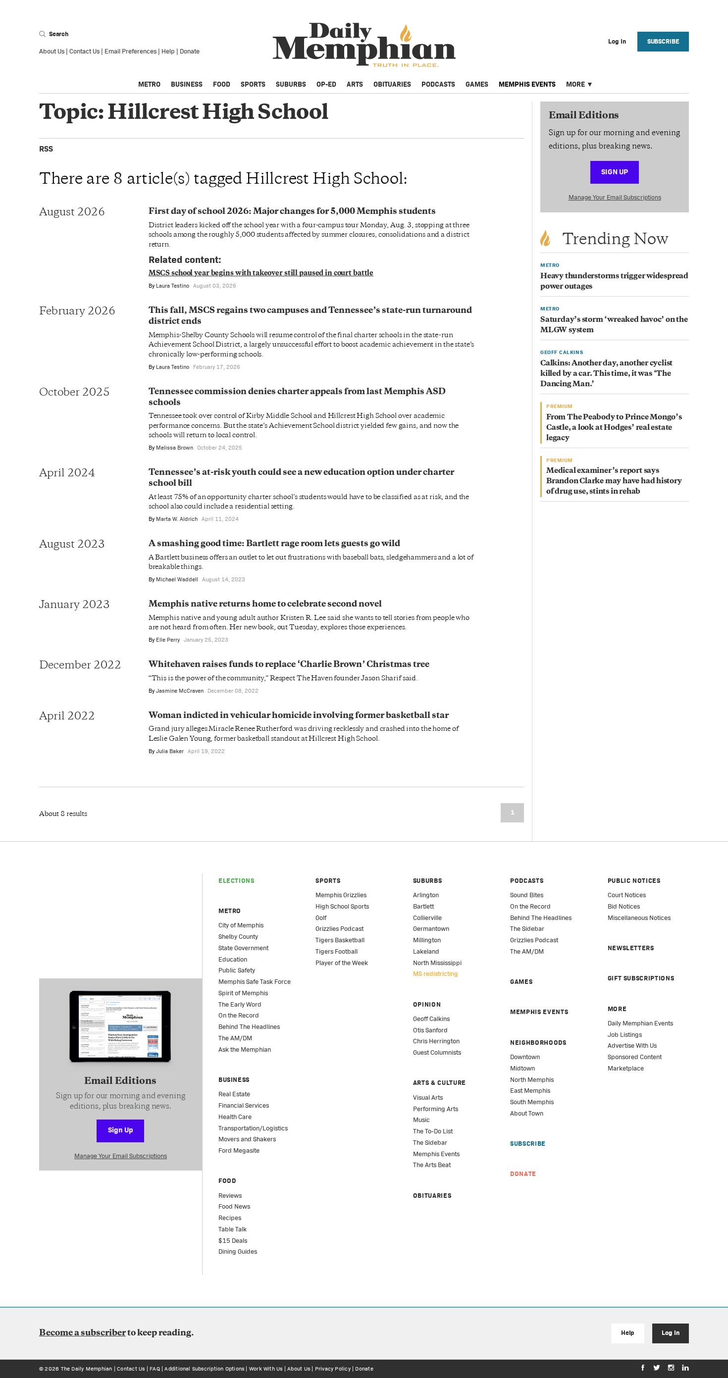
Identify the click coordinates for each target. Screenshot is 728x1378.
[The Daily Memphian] (364, 45)
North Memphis (532, 1079)
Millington (427, 940)
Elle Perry (168, 640)
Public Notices (634, 880)
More (575, 84)
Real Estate (234, 1094)
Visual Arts (428, 1097)
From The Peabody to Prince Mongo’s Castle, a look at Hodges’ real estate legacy (614, 428)
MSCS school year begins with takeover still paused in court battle (261, 273)
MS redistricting (435, 973)
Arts (355, 84)
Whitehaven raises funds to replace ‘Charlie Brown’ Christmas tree (289, 665)
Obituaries (392, 84)
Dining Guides (237, 1251)
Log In (670, 1332)
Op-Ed (326, 84)
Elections (236, 880)
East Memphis (530, 1090)
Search (58, 34)
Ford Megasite (239, 1150)
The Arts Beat (432, 1165)
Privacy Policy (333, 1369)
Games (477, 84)
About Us (51, 51)
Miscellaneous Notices (639, 917)
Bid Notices (624, 906)
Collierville (427, 917)
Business (187, 84)
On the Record (238, 1015)
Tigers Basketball (339, 940)
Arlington (426, 895)
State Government (243, 948)
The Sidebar (430, 1142)
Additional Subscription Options (204, 1369)
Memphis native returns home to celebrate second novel (265, 605)
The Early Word (239, 1004)
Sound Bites (526, 895)
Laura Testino (172, 286)
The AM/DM (235, 1038)
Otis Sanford (430, 1030)
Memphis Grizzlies (340, 895)
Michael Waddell (177, 579)
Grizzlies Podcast (339, 928)
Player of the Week (341, 963)
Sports (253, 84)
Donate (190, 51)
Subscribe (663, 41)
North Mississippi (437, 963)
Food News (234, 1206)
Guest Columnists (437, 1052)
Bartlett (423, 906)
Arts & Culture (439, 1082)
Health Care (235, 1117)
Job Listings (625, 1034)
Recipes (229, 1218)
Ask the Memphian (244, 1049)
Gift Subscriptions (641, 978)
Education (232, 959)
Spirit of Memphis (243, 993)
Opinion (427, 1004)
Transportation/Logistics (253, 1128)
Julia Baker (170, 751)
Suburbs (291, 84)
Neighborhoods (538, 1042)
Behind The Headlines (249, 1026)
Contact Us (84, 51)
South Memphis (532, 1102)
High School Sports (342, 906)
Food (221, 84)
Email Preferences (130, 51)
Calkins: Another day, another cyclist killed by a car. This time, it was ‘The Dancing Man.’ (606, 374)
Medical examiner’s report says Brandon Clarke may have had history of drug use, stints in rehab (614, 481)
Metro (149, 84)
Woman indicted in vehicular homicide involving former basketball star (299, 716)
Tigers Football (336, 951)
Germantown (431, 928)
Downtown (525, 1057)
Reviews (230, 1195)
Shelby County (238, 936)
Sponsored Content (635, 1057)
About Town (526, 1113)
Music (421, 1119)
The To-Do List (433, 1131)
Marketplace (626, 1068)
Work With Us (266, 1369)
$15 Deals (232, 1240)
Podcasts (438, 84)
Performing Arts (435, 1109)
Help (168, 51)
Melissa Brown (174, 448)
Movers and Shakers (247, 1139)
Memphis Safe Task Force (254, 981)
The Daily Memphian (86, 1369)
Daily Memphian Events (640, 1023)
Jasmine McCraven (180, 691)
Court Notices (627, 895)
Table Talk (232, 1229)
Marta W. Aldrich (177, 519)
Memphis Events (527, 84)
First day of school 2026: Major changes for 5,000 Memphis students (292, 212)
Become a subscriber (82, 1333)
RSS (46, 148)
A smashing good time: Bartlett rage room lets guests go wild (274, 544)
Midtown (522, 1068)
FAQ (155, 1369)
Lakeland (426, 951)
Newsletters (631, 948)
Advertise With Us (632, 1045)
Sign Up (614, 171)
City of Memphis (240, 925)
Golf (320, 917)
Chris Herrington (436, 1041)
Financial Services (243, 1105)
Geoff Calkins (431, 1018)
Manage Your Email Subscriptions (615, 197)
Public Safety (236, 970)
